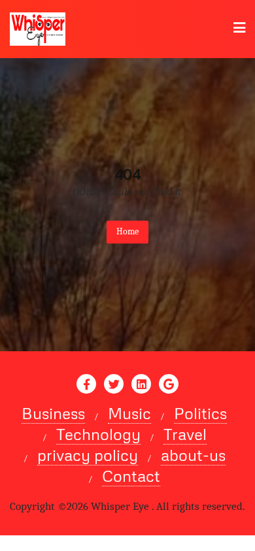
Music (129, 413)
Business (53, 413)
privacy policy (87, 455)
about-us (193, 455)
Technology (98, 434)
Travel (185, 434)
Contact (131, 476)
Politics (200, 413)
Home (127, 231)
